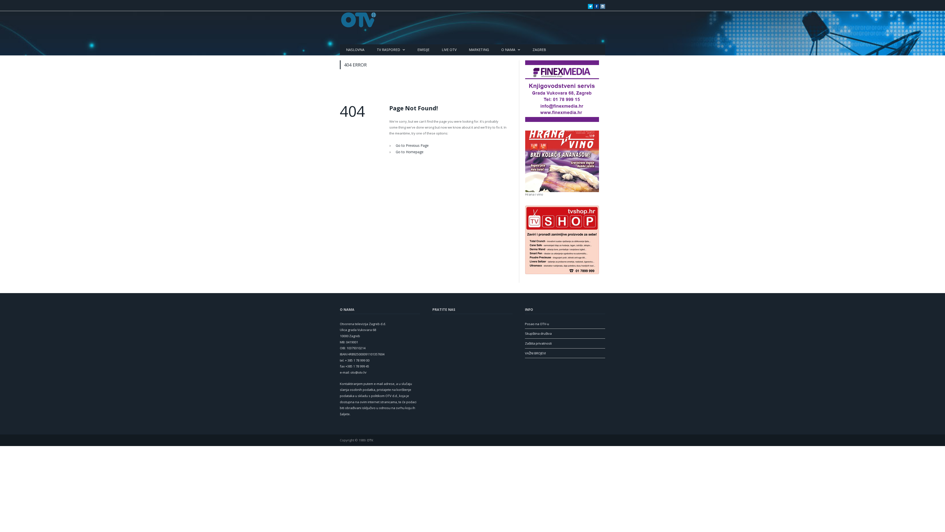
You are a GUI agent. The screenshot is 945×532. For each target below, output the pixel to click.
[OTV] (359, 20)
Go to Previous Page (411, 145)
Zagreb (539, 49)
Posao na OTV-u (537, 324)
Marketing (479, 49)
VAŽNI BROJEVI (535, 353)
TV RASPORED (388, 49)
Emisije (423, 49)
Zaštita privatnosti (538, 343)
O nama (508, 49)
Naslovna (355, 49)
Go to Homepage (408, 151)
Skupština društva (538, 333)
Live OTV (449, 49)
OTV (370, 440)
